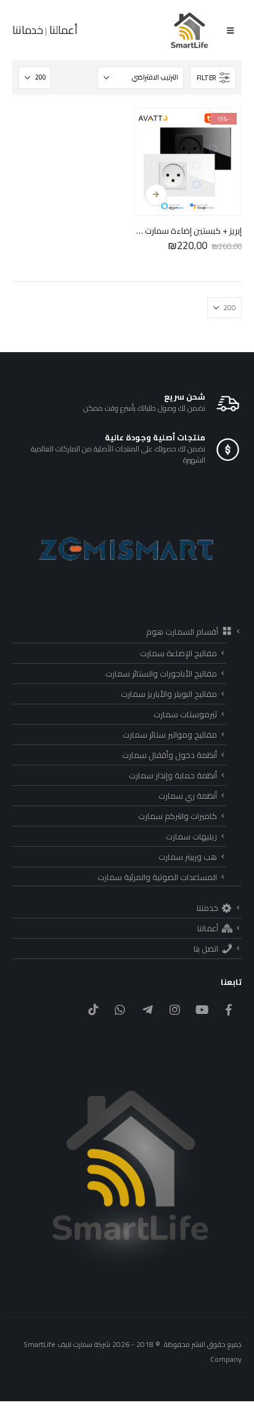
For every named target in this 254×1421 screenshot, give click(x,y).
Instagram (174, 1009)
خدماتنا (27, 30)
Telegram (147, 1009)
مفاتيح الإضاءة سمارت (178, 653)
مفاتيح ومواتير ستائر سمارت (170, 734)
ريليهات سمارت (191, 836)
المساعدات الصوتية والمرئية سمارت (157, 877)
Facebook (229, 1009)
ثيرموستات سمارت (185, 714)
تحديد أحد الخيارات (156, 195)
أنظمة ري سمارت (187, 795)
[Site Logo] (190, 30)
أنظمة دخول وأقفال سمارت (169, 755)
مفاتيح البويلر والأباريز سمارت (169, 693)
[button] (230, 30)
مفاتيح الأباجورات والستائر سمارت (161, 673)
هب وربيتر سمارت (187, 856)
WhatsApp (120, 1009)
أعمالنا (62, 30)
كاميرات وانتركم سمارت (177, 816)
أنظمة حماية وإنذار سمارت (173, 775)
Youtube (201, 1009)
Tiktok (92, 1009)
